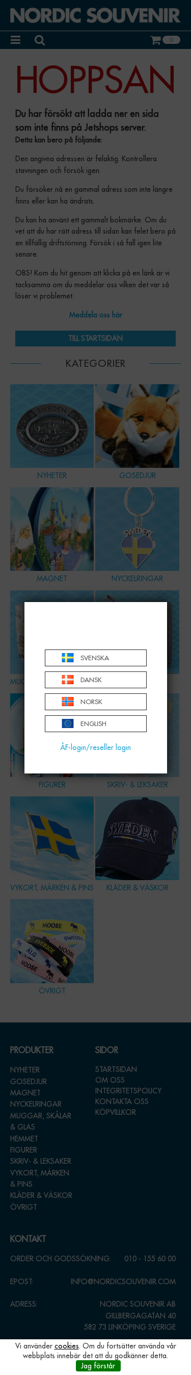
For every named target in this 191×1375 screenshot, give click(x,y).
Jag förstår (98, 1365)
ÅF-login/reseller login (95, 747)
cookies (66, 1346)
